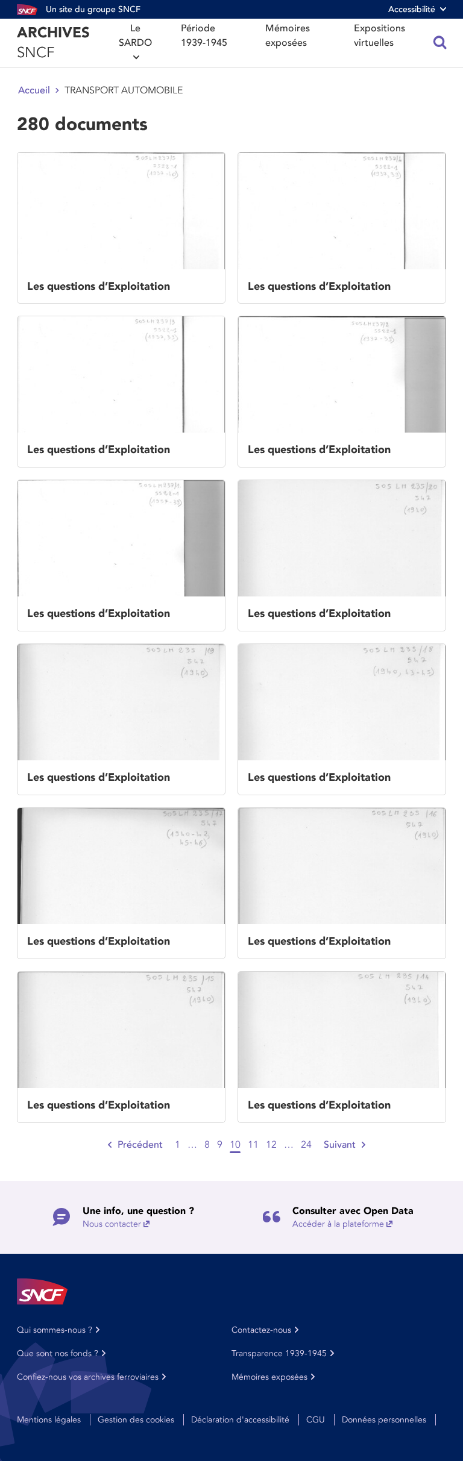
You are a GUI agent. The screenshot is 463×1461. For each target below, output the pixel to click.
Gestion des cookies (136, 1420)
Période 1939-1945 (204, 35)
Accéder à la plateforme (338, 1224)
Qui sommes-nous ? (54, 1330)
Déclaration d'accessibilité (240, 1420)
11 (253, 1145)
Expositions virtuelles (379, 35)
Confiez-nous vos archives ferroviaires (88, 1377)
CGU (315, 1420)
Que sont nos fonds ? (57, 1353)
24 (306, 1145)
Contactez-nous (261, 1330)
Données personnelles (384, 1420)
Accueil (34, 90)
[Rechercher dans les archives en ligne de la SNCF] (440, 43)
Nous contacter (112, 1224)
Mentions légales (49, 1420)
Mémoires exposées (287, 35)
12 (271, 1145)
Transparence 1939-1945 (279, 1353)
